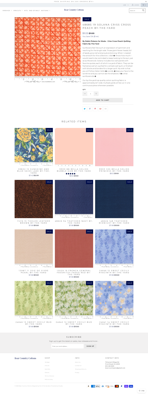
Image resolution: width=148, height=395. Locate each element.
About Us (77, 362)
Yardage (7, 10)
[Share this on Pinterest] (95, 109)
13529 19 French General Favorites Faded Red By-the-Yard (74, 248)
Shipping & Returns (80, 369)
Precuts (17, 10)
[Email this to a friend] (105, 109)
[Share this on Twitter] (85, 109)
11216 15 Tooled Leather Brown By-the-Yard (34, 199)
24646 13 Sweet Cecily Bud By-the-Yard (34, 300)
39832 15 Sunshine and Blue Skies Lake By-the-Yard (34, 147)
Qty (84, 89)
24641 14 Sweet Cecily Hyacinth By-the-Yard (114, 300)
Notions (45, 10)
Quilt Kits (47, 369)
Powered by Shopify (57, 386)
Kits (26, 10)
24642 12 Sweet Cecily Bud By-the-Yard (74, 300)
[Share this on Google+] (100, 109)
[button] (70, 174)
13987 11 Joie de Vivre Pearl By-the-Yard (34, 248)
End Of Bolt (34, 10)
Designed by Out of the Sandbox (41, 386)
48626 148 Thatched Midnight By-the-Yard (114, 199)
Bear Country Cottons (74, 9)
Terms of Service (49, 376)
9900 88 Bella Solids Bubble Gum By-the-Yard (74, 147)
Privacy (77, 372)
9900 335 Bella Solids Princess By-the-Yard (114, 147)
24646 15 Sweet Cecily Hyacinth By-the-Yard (114, 248)
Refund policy (49, 379)
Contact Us (78, 365)
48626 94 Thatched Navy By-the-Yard (74, 199)
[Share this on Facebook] (90, 109)
